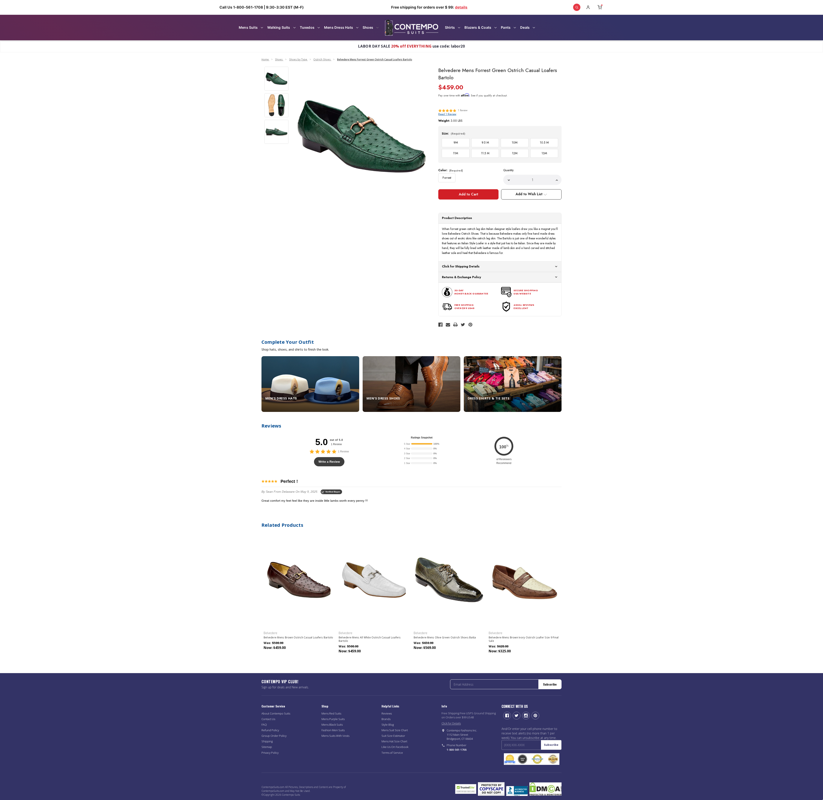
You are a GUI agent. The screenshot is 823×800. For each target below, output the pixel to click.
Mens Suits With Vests (335, 736)
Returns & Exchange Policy (461, 277)
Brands (385, 719)
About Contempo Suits (275, 713)
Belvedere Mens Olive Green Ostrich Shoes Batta (445, 637)
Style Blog (387, 724)
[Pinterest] (470, 325)
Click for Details (451, 723)
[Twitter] (463, 325)
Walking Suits (278, 27)
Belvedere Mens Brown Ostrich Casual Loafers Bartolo (298, 637)
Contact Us (268, 719)
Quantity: (508, 170)
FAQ (264, 724)
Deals (525, 27)
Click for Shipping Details (460, 266)
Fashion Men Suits (333, 730)
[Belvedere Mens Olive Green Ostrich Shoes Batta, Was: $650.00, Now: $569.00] (449, 580)
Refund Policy (270, 730)
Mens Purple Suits (333, 719)
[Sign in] (588, 7)
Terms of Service (392, 753)
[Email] (448, 325)
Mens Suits (248, 27)
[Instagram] (526, 715)
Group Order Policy (274, 736)
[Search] (576, 7)
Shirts (450, 27)
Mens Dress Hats (338, 27)
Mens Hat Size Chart (394, 741)
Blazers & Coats (477, 27)
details (461, 7)
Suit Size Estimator (393, 736)
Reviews (386, 713)
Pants (506, 27)
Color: (450, 170)
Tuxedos (307, 27)
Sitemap (266, 747)
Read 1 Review (447, 114)
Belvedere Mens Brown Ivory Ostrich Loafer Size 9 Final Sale (524, 639)
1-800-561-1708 (456, 750)
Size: (453, 133)
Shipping (267, 741)
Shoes (368, 27)
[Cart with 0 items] (600, 7)
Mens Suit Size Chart (394, 730)
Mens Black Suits (332, 724)
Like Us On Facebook (394, 747)
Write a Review (329, 461)
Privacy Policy (270, 753)
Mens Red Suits (331, 713)
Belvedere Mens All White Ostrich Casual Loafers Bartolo (370, 639)
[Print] (455, 325)
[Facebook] (440, 325)
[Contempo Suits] (411, 28)
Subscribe (550, 684)
